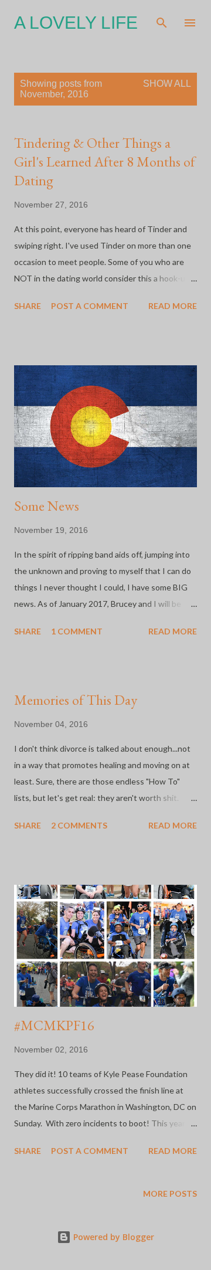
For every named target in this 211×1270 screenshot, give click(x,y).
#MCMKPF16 (54, 1025)
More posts (170, 1193)
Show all (167, 84)
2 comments (79, 825)
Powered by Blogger (112, 1236)
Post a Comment (89, 306)
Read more (172, 306)
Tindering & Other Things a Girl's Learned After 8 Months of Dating (104, 161)
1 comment (77, 631)
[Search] (162, 21)
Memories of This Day (75, 700)
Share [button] (27, 306)
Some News (46, 506)
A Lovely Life (76, 22)
